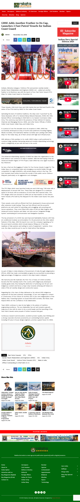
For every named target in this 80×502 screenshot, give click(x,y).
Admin (7, 34)
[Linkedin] (29, 40)
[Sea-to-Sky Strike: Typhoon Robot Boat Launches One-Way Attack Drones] (21, 386)
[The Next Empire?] (48, 386)
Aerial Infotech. (56, 498)
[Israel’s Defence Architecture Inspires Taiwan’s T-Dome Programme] (7, 406)
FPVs (29, 355)
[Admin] (2, 34)
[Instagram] (38, 492)
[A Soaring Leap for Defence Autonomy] (34, 406)
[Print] (38, 40)
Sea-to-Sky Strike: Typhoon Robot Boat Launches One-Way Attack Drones (21, 395)
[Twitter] (20, 40)
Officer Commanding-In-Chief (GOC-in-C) (15, 363)
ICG (38, 358)
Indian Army (46, 358)
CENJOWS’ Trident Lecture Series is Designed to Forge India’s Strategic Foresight (7, 395)
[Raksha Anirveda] (27, 5)
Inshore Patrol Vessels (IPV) (26, 360)
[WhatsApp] (24, 40)
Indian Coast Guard (8, 360)
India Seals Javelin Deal (21, 413)
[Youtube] (44, 492)
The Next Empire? (47, 392)
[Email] (33, 40)
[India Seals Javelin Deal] (21, 406)
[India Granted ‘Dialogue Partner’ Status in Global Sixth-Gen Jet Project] (34, 386)
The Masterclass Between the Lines (48, 413)
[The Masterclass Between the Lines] (48, 406)
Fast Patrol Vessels (14, 355)
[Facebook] (15, 40)
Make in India (42, 360)
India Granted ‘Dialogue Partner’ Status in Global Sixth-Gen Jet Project (34, 395)
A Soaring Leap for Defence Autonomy (34, 413)
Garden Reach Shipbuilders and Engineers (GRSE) (18, 358)
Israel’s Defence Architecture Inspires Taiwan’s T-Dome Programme (6, 415)
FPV (24, 355)
